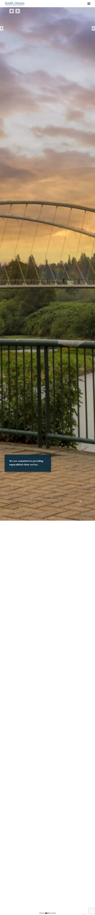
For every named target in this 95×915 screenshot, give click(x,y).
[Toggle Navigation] (88, 3)
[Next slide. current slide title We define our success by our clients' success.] (93, 28)
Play (17, 11)
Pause (11, 11)
